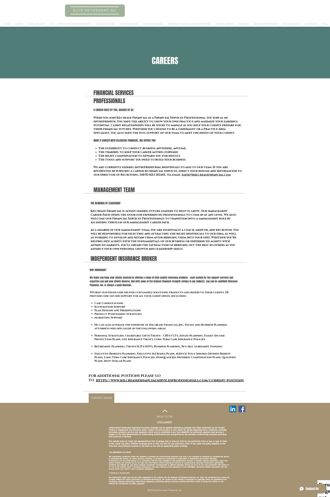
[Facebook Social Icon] (242, 409)
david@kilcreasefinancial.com (206, 175)
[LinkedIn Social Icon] (232, 409)
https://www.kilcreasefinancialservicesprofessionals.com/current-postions (170, 380)
